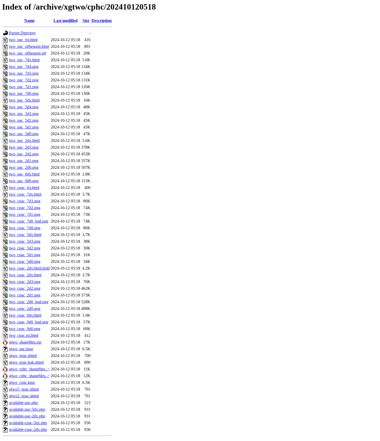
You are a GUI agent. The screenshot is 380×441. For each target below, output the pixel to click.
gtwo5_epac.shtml (24, 389)
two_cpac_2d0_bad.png (28, 302)
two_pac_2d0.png (24, 167)
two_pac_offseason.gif (27, 53)
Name (29, 20)
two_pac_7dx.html (24, 60)
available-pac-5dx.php (27, 409)
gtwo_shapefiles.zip (25, 342)
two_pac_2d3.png (24, 147)
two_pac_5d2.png (24, 120)
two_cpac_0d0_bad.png (28, 322)
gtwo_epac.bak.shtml (26, 362)
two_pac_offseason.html (29, 46)
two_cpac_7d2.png (24, 208)
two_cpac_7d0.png (24, 228)
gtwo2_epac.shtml (24, 396)
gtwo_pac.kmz (21, 349)
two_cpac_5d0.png (24, 261)
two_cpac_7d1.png (24, 214)
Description (102, 20)
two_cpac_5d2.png (24, 248)
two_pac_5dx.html (24, 100)
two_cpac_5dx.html (25, 234)
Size (85, 20)
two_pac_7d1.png (24, 87)
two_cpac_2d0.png (24, 308)
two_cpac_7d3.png (24, 201)
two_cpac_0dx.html (25, 315)
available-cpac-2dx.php (28, 429)
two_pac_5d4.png (24, 107)
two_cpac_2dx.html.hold (29, 268)
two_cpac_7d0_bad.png (28, 221)
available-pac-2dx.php (27, 416)
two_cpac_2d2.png (24, 288)
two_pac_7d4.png (24, 66)
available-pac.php (23, 402)
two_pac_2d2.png (24, 154)
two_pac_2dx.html (24, 140)
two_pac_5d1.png (24, 127)
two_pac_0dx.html (24, 174)
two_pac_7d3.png (24, 73)
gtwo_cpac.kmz (22, 382)
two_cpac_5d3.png (24, 241)
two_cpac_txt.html (24, 187)
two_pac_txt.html (23, 39)
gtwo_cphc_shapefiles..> (29, 369)
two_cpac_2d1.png (24, 295)
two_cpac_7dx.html (25, 194)
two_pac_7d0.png (24, 93)
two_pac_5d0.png (24, 134)
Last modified (66, 20)
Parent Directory (22, 33)
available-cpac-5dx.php (28, 423)
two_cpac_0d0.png (24, 328)
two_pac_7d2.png (24, 80)
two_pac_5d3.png (24, 113)
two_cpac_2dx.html (25, 275)
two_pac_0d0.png (24, 181)
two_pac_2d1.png (24, 160)
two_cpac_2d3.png (24, 281)
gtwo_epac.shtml (23, 355)
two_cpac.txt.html (23, 335)
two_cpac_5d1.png (24, 255)
